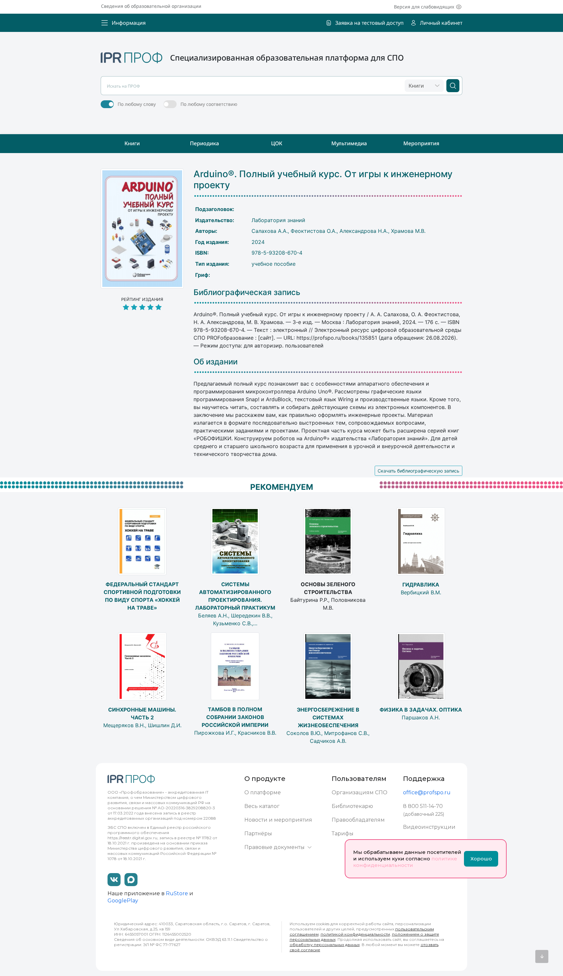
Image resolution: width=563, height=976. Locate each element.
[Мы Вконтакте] (114, 879)
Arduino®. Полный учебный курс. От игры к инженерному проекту (323, 180)
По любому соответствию (208, 104)
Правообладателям (358, 820)
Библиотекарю (352, 806)
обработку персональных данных (325, 944)
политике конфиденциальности (405, 862)
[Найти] (452, 85)
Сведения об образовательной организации (151, 6)
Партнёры (258, 833)
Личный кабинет (441, 22)
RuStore (177, 893)
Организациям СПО (359, 792)
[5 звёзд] (142, 308)
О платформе (262, 792)
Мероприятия (421, 143)
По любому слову (137, 104)
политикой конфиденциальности (355, 934)
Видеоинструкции (429, 827)
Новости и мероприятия (278, 820)
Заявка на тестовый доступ (369, 22)
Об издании (216, 361)
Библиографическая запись (247, 292)
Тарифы (343, 833)
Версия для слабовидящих (424, 7)
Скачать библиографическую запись (418, 471)
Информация (129, 22)
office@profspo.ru (427, 792)
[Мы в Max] (130, 879)
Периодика (204, 143)
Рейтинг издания (142, 299)
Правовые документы (274, 847)
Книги (132, 143)
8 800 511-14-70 (423, 806)
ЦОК (276, 143)
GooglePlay (123, 901)
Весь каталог (262, 806)
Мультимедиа (349, 143)
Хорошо (481, 859)
